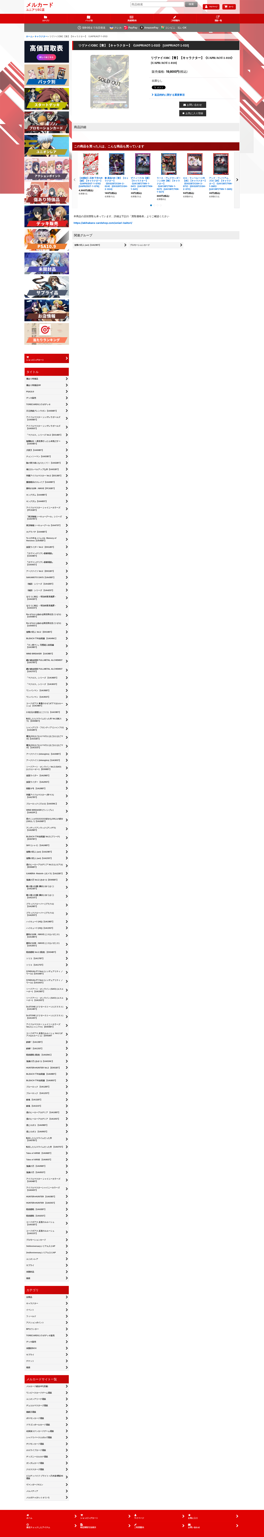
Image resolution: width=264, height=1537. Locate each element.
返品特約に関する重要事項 (169, 94)
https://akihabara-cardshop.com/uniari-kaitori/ (103, 222)
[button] (218, 19)
